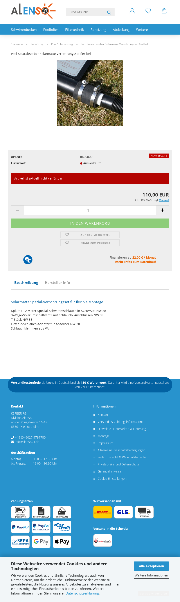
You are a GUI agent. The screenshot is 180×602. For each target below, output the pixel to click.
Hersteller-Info (57, 282)
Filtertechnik (74, 29)
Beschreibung (26, 282)
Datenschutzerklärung (82, 593)
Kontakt (103, 415)
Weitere (142, 29)
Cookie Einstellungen (112, 478)
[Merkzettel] (148, 14)
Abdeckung (121, 29)
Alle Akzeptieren (151, 566)
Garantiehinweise (109, 471)
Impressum (105, 443)
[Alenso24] (35, 11)
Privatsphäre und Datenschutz (118, 464)
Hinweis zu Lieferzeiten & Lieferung (122, 429)
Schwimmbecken (24, 29)
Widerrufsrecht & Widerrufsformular (122, 457)
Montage (104, 436)
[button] (132, 14)
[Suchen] (109, 12)
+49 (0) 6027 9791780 (30, 437)
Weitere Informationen (151, 575)
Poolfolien (51, 29)
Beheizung (98, 29)
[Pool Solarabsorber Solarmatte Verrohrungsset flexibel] (90, 93)
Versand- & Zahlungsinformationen (121, 422)
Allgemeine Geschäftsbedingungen (121, 450)
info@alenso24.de (27, 442)
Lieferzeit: (18, 163)
